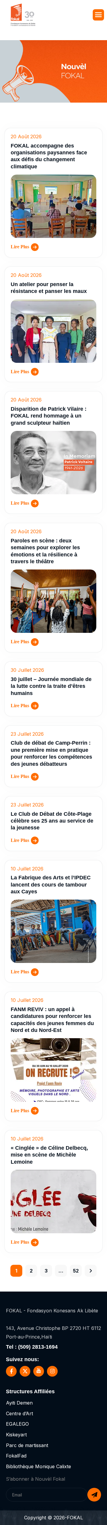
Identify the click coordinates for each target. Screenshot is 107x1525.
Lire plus (20, 246)
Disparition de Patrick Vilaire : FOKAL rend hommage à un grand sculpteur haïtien (48, 416)
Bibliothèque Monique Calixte (38, 1466)
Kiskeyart (16, 1435)
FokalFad (16, 1456)
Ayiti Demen (19, 1403)
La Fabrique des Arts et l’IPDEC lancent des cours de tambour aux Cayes (51, 885)
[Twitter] (25, 1371)
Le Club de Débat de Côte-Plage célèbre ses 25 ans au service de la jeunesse (52, 821)
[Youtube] (38, 1371)
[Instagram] (52, 1371)
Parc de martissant (27, 1445)
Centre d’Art (19, 1413)
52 (76, 1271)
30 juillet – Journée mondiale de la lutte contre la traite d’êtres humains (51, 686)
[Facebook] (11, 1371)
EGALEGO (17, 1424)
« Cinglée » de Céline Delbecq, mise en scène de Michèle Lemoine (49, 1155)
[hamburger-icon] (98, 15)
